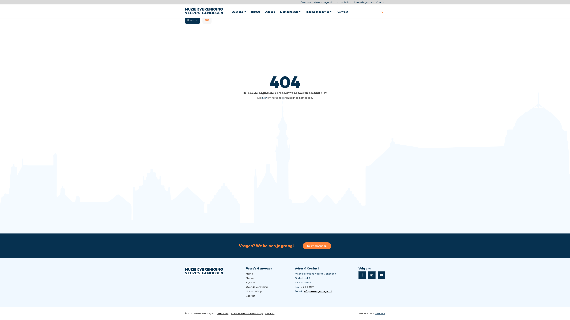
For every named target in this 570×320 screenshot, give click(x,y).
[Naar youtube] (381, 275)
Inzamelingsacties (364, 2)
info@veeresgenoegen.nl (318, 291)
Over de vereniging (257, 286)
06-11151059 (307, 286)
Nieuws (318, 2)
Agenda (328, 2)
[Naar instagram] (372, 275)
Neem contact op (317, 245)
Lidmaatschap (344, 2)
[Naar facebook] (362, 275)
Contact (380, 2)
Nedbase (380, 313)
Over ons (306, 2)
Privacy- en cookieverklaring (247, 313)
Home (249, 273)
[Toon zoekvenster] (381, 11)
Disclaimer (222, 313)
